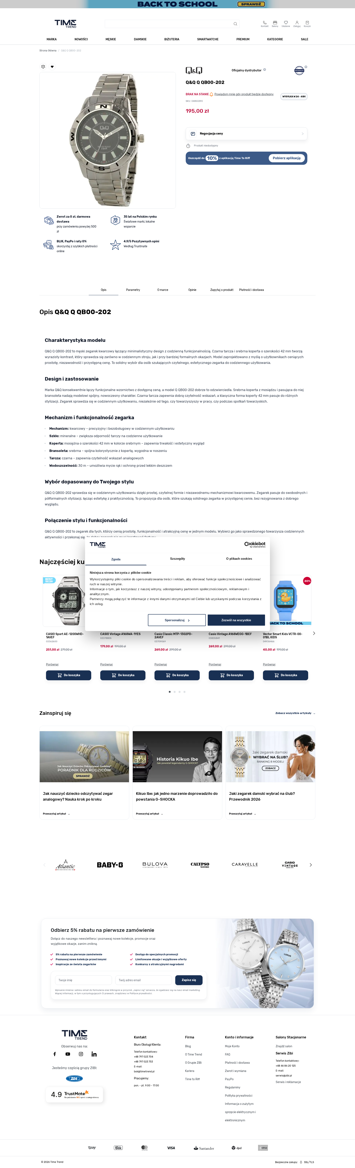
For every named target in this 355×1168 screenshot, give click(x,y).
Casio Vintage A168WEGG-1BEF (230, 634)
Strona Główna (47, 50)
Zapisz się (189, 980)
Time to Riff (192, 1079)
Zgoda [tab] (116, 559)
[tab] (103, 290)
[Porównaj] (43, 66)
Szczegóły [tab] (177, 558)
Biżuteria (171, 39)
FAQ (227, 1054)
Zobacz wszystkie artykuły (295, 713)
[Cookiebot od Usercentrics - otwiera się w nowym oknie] (247, 545)
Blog (188, 1046)
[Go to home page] (65, 24)
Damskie (140, 39)
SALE (304, 39)
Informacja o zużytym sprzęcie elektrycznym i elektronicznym (240, 1112)
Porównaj (52, 664)
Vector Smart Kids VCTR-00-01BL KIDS (282, 636)
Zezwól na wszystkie (236, 620)
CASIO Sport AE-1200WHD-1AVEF (65, 636)
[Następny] (311, 865)
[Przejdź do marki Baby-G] (110, 864)
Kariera (189, 1071)
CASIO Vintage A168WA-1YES (120, 634)
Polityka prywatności (238, 1095)
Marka (52, 39)
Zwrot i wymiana (235, 1071)
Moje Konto (232, 1046)
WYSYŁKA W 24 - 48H (293, 96)
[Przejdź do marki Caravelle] (245, 865)
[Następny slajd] (314, 633)
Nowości (81, 39)
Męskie (111, 39)
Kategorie (275, 39)
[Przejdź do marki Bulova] (155, 865)
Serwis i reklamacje (288, 1082)
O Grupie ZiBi (193, 1063)
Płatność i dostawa (237, 1063)
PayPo (229, 1079)
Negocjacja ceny (252, 133)
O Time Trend (193, 1054)
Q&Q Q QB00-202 (71, 50)
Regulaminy (232, 1087)
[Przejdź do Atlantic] (65, 864)
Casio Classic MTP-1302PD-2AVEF (173, 636)
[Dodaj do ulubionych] (52, 66)
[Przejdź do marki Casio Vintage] (290, 865)
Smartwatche (208, 39)
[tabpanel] (177, 425)
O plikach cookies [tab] (239, 558)
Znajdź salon (284, 1046)
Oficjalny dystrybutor (247, 70)
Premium (242, 39)
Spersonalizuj (174, 620)
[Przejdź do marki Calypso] (200, 865)
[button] (107, 139)
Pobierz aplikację (287, 158)
